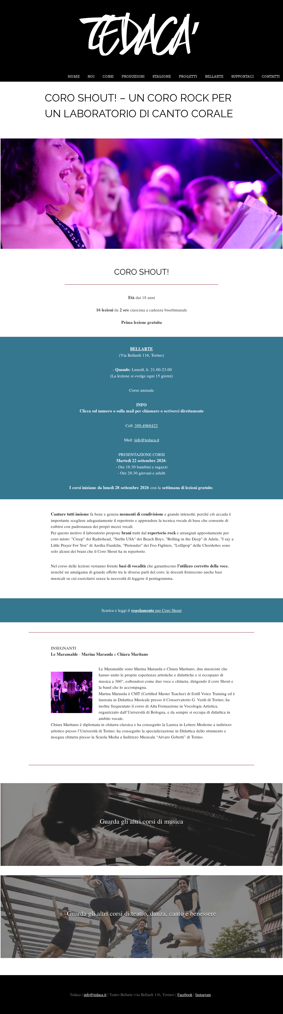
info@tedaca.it (95, 994)
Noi (91, 76)
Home (74, 76)
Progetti (188, 76)
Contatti (271, 76)
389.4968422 (146, 425)
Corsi (108, 76)
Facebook (184, 994)
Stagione (162, 76)
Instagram (203, 994)
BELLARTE (141, 349)
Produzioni (133, 76)
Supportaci (242, 76)
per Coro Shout (156, 610)
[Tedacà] (141, 67)
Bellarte (214, 76)
